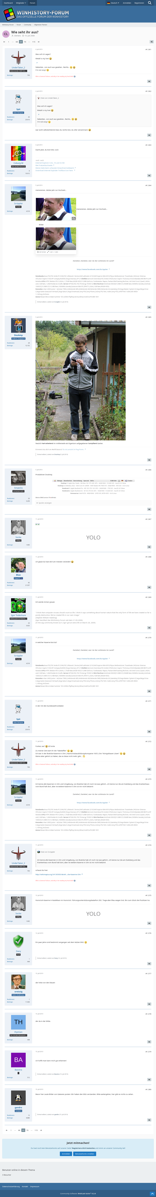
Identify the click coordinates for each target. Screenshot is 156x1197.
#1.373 (148, 779)
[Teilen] (152, 41)
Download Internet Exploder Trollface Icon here (54, 170)
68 (17, 42)
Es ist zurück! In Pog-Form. (73, 449)
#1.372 (148, 741)
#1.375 (148, 895)
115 (33, 42)
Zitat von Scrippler (48, 852)
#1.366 (148, 470)
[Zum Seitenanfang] (152, 1194)
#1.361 (148, 49)
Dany (56, 958)
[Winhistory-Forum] (78, 14)
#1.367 (148, 519)
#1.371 (148, 701)
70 (25, 42)
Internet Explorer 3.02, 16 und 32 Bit (50, 163)
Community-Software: (78, 1193)
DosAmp (57, 454)
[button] (113, 3)
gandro (56, 1114)
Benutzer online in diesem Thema (18, 1170)
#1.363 (148, 145)
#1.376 (148, 933)
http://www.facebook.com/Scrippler (92, 269)
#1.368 (148, 557)
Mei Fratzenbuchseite (44, 165)
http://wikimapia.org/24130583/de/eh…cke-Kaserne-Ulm (58, 874)
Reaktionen (10, 117)
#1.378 (148, 1014)
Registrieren (139, 3)
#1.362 (148, 91)
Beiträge (10, 75)
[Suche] (150, 3)
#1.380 (148, 1089)
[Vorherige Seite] (4, 41)
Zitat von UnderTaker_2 (50, 98)
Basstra (56, 1074)
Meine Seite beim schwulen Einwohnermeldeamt (55, 168)
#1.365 (148, 317)
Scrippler (57, 302)
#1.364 (148, 185)
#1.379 (148, 1051)
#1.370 (148, 637)
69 (21, 42)
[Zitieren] (149, 81)
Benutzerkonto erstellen (84, 1154)
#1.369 (148, 597)
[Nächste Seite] (38, 41)
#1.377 (148, 973)
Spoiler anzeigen (45, 503)
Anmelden (127, 3)
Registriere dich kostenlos (83, 1148)
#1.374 (148, 845)
